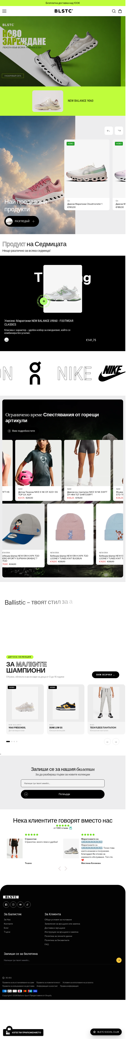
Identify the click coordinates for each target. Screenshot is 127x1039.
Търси (7, 932)
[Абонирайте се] (119, 960)
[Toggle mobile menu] (26, 11)
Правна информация (69, 986)
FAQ (47, 944)
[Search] (114, 11)
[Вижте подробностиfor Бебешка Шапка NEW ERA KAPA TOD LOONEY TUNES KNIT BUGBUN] (27, 527)
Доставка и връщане (55, 928)
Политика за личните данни (58, 936)
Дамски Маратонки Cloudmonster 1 (84, 204)
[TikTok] (27, 905)
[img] (62, 825)
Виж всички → (105, 675)
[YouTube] (20, 905)
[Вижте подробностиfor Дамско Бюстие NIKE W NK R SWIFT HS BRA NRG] (33, 463)
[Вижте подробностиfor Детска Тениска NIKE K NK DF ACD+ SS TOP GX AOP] (82, 463)
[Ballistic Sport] (62, 11)
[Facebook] (6, 905)
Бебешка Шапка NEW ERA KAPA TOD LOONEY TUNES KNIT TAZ (75, 557)
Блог (6, 928)
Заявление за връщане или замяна (62, 923)
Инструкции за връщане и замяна (61, 932)
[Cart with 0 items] (120, 11)
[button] (120, 11)
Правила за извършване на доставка (18, 986)
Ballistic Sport (23, 995)
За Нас (7, 919)
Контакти (8, 923)
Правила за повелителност (48, 983)
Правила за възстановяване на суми (18, 983)
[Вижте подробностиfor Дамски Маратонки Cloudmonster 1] (86, 168)
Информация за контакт (47, 986)
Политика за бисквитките (57, 940)
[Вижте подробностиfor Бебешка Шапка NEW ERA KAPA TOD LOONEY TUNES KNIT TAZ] (76, 527)
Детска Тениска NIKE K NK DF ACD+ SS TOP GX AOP (81, 493)
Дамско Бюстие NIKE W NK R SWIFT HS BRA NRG (33, 493)
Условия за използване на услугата (78, 983)
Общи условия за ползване (58, 919)
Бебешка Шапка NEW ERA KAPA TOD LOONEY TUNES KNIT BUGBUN (26, 557)
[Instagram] (13, 905)
